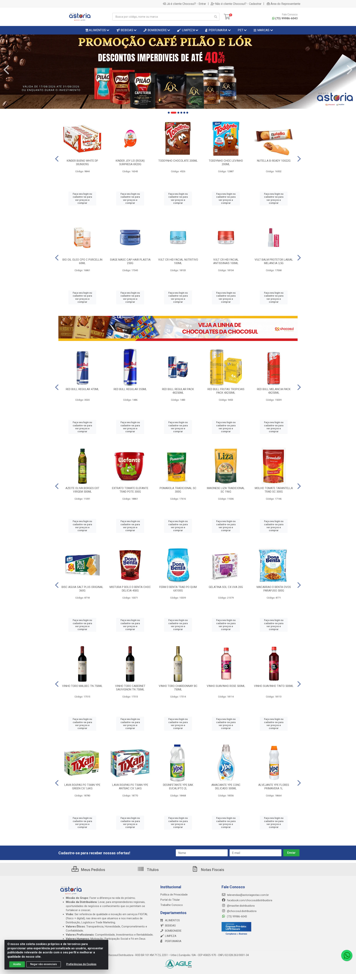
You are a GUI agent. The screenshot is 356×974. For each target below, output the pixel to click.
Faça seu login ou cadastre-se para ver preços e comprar (82, 198)
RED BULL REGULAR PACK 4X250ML (178, 391)
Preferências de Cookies (81, 964)
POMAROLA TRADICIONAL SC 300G (178, 489)
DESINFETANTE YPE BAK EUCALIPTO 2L (178, 786)
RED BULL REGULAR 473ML (82, 389)
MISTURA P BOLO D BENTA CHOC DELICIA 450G (130, 588)
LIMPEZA (170, 936)
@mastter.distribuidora (240, 905)
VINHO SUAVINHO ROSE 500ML (226, 686)
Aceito (17, 964)
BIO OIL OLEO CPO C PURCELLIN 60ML (82, 261)
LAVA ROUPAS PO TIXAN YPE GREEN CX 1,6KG (82, 786)
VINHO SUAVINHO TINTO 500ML (274, 686)
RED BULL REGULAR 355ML (130, 389)
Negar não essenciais (43, 964)
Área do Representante (285, 3)
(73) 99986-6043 (286, 18)
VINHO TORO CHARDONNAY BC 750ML (178, 687)
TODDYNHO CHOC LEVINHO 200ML (226, 162)
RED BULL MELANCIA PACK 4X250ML (274, 391)
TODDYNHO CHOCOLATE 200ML (178, 160)
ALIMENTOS (172, 920)
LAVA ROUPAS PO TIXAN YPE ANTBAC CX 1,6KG (130, 786)
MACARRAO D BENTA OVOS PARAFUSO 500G (274, 588)
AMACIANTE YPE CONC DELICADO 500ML (225, 786)
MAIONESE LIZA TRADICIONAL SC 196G (226, 489)
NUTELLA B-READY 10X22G (274, 160)
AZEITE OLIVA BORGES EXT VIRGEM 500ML (82, 489)
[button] (169, 113)
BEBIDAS (170, 925)
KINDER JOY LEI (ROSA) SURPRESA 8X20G (130, 162)
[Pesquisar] (216, 17)
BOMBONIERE (173, 930)
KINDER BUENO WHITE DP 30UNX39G (82, 162)
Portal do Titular (170, 899)
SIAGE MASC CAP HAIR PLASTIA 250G (130, 261)
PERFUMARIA (173, 941)
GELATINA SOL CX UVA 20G (226, 587)
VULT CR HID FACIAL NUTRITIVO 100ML (178, 261)
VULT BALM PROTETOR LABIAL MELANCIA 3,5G (274, 261)
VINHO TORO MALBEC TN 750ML (82, 686)
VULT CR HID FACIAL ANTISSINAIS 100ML (226, 261)
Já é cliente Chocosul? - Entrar (186, 3)
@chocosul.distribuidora (241, 911)
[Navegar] (6, 70)
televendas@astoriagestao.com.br (247, 895)
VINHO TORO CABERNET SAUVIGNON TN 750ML (130, 687)
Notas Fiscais (212, 869)
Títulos (152, 869)
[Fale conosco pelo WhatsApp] (346, 955)
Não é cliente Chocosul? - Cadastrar (238, 3)
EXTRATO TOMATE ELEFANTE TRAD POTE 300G (130, 489)
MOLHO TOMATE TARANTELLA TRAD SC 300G (274, 489)
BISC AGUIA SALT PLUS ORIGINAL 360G (82, 588)
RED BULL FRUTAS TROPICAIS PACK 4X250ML (225, 391)
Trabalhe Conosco (171, 905)
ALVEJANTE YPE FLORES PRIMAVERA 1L (273, 786)
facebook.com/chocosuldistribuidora (249, 900)
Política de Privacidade (174, 894)
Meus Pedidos (92, 869)
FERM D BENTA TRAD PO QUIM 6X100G (178, 588)
